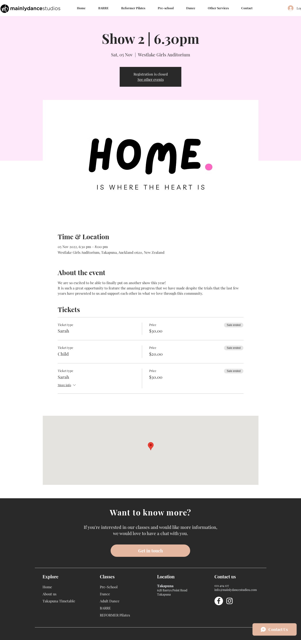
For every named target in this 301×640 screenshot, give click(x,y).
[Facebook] (218, 601)
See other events (150, 79)
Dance (105, 594)
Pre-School (109, 587)
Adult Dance (109, 601)
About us (49, 594)
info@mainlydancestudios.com (235, 590)
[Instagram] (229, 601)
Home (47, 587)
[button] (190, 8)
